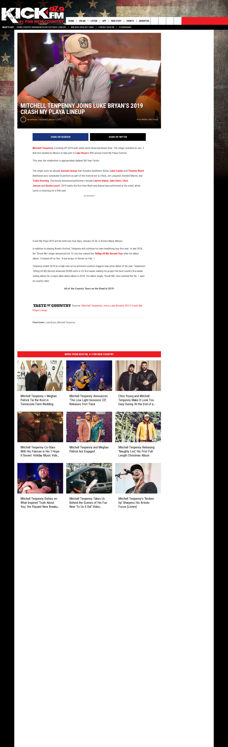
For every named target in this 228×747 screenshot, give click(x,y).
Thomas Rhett (136, 170)
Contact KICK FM (106, 27)
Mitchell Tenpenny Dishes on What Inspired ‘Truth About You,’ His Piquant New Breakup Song (39, 503)
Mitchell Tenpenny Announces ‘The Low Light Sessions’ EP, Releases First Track (88, 400)
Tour (108, 253)
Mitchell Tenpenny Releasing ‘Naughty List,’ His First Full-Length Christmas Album (136, 451)
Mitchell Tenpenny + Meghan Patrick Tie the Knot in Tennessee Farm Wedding (38, 400)
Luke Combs (116, 170)
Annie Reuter (32, 119)
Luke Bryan (81, 152)
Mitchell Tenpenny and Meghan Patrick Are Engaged (89, 449)
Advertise (144, 21)
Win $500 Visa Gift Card (82, 27)
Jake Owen (115, 180)
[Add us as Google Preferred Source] (162, 21)
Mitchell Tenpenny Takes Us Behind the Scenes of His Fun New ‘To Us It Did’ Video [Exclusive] (88, 503)
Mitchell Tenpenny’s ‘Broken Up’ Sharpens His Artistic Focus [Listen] (136, 503)
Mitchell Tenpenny (43, 148)
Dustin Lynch (53, 185)
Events (130, 21)
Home (71, 21)
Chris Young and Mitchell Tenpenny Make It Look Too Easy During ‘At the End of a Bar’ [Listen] (136, 400)
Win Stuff (116, 21)
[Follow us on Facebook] (170, 21)
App (104, 21)
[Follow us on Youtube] (177, 21)
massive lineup (69, 170)
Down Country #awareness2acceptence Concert (41, 27)
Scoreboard (125, 27)
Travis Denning (41, 180)
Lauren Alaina (100, 180)
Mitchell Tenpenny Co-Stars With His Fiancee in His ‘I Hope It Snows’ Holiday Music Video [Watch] (39, 451)
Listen (94, 21)
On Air (82, 21)
